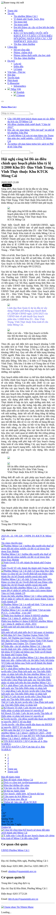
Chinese (20, 95)
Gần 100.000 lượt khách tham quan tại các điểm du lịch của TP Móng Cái (31, 120)
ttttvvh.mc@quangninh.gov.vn (23, 899)
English (20, 92)
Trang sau (12, 768)
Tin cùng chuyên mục (12, 543)
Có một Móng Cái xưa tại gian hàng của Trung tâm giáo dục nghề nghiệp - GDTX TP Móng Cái (30, 138)
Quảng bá (6, 827)
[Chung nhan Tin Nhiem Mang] (17, 907)
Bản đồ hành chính (10, 777)
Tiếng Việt (15, 89)
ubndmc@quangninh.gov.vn (22, 871)
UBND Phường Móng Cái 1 (15, 850)
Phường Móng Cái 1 (8, 107)
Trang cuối (12, 771)
